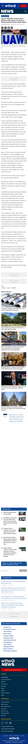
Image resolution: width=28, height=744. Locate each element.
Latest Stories (4, 677)
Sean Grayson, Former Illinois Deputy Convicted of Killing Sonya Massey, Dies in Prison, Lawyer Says (10, 540)
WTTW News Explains (10, 651)
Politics (2, 691)
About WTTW (16, 735)
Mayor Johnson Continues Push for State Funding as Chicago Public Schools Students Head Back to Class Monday (10, 552)
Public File (20, 742)
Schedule (6, 735)
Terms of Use (14, 742)
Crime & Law (4, 684)
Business (5, 16)
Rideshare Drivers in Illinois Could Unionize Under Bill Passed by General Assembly (12, 368)
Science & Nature (5, 693)
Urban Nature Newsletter (7, 731)
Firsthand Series (8, 638)
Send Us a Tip (4, 711)
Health (2, 688)
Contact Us (3, 709)
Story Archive (4, 704)
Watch (10, 735)
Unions (3, 287)
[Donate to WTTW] (14, 738)
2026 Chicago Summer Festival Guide (10, 513)
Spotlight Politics (9, 647)
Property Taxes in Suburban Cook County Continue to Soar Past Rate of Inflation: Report (10, 531)
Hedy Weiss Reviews (10, 640)
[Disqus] (14, 444)
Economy (14, 287)
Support (22, 735)
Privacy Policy (8, 742)
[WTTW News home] (7, 11)
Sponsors (3, 715)
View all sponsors (14, 79)
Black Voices (7, 634)
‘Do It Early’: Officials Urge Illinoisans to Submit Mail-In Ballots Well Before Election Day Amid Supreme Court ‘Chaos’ (13, 590)
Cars (8, 287)
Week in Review (8, 649)
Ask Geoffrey (7, 631)
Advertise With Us (5, 713)
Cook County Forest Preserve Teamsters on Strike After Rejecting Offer (13, 328)
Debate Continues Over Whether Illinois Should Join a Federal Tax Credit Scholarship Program (13, 408)
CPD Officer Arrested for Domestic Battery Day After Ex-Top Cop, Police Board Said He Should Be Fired (10, 521)
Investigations (8, 642)
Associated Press (5, 24)
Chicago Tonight (8, 636)
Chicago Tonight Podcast (7, 726)
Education (3, 686)
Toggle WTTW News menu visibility (26, 11)
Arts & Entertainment (6, 679)
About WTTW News (6, 706)
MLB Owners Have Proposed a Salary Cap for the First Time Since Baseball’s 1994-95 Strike (13, 387)
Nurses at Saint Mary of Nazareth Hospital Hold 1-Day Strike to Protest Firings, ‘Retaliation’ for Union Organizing (12, 348)
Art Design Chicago (9, 629)
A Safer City (7, 627)
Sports (2, 695)
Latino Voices (8, 644)
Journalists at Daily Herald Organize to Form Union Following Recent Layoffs (13, 309)
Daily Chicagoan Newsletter (7, 729)
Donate (23, 6)
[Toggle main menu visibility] (2, 5)
